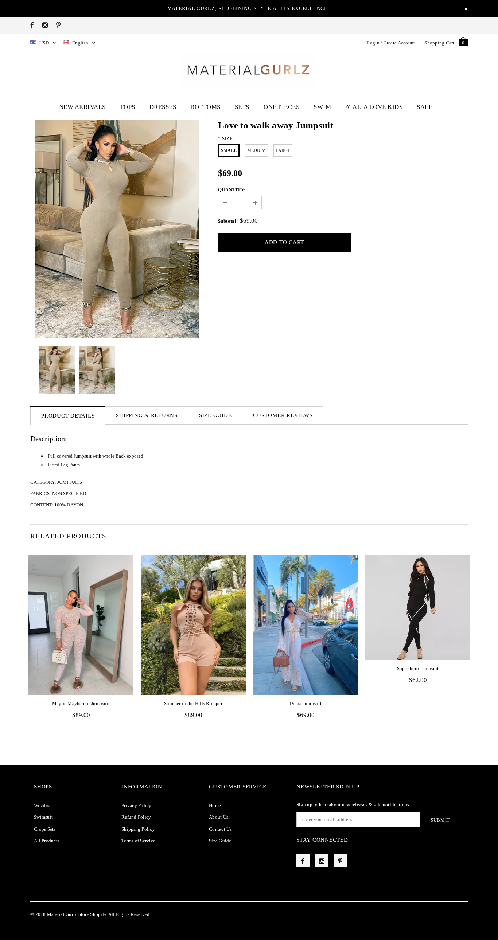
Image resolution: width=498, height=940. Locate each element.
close (466, 9)
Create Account (399, 43)
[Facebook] (32, 25)
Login (373, 43)
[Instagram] (45, 25)
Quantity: (232, 189)
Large (283, 150)
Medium (256, 150)
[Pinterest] (58, 25)
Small (229, 150)
